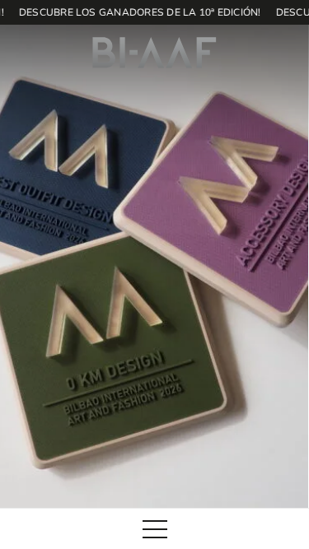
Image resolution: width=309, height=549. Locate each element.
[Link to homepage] (154, 52)
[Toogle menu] (155, 529)
